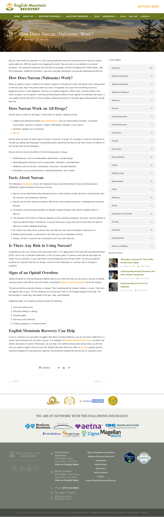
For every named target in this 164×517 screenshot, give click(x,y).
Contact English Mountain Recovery (101, 480)
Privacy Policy (80, 513)
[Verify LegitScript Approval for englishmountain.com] (129, 458)
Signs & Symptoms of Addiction (100, 452)
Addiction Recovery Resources (101, 456)
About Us (28, 16)
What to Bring (101, 464)
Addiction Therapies (77, 16)
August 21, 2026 (129, 266)
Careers (100, 476)
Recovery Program (49, 16)
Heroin (16, 133)
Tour (96, 16)
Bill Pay (133, 16)
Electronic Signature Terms (130, 513)
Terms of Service (101, 513)
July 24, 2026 (128, 290)
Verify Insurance (101, 472)
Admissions (109, 16)
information (26, 184)
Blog (123, 16)
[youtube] (29, 468)
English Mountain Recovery (78, 340)
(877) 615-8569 (148, 6)
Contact (145, 16)
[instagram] (36, 468)
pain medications (49, 121)
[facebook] (15, 468)
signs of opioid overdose (73, 282)
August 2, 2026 (128, 278)
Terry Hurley (28, 40)
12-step (84, 347)
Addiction (44, 40)
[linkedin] (22, 468)
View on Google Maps (67, 464)
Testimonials (100, 460)
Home (17, 16)
